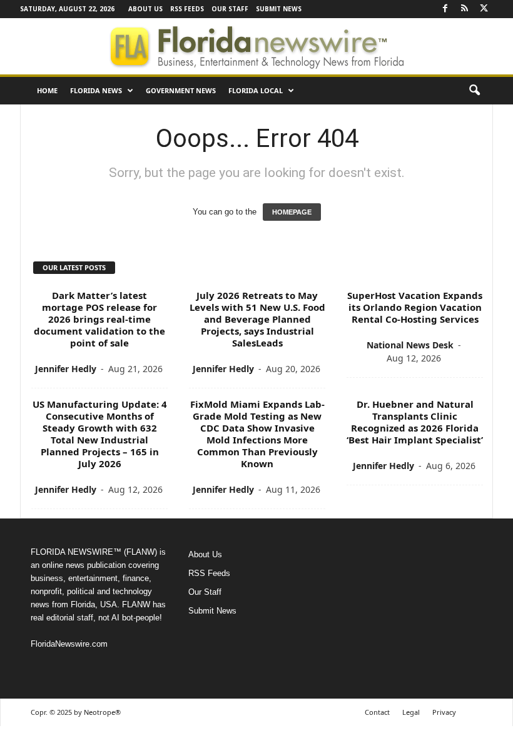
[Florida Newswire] (256, 46)
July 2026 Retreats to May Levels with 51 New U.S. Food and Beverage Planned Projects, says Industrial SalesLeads (257, 319)
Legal (411, 712)
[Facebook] (444, 9)
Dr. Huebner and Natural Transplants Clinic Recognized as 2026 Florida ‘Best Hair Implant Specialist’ (415, 422)
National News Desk (410, 345)
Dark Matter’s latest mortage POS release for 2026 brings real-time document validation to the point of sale (99, 319)
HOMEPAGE (292, 212)
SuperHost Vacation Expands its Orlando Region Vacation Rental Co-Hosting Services (414, 307)
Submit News (279, 8)
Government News (181, 90)
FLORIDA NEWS (96, 90)
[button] (474, 90)
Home (47, 90)
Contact (377, 712)
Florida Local (255, 90)
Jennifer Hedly (65, 369)
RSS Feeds (187, 8)
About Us (145, 8)
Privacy (444, 712)
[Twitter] (483, 9)
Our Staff (229, 8)
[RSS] (464, 9)
